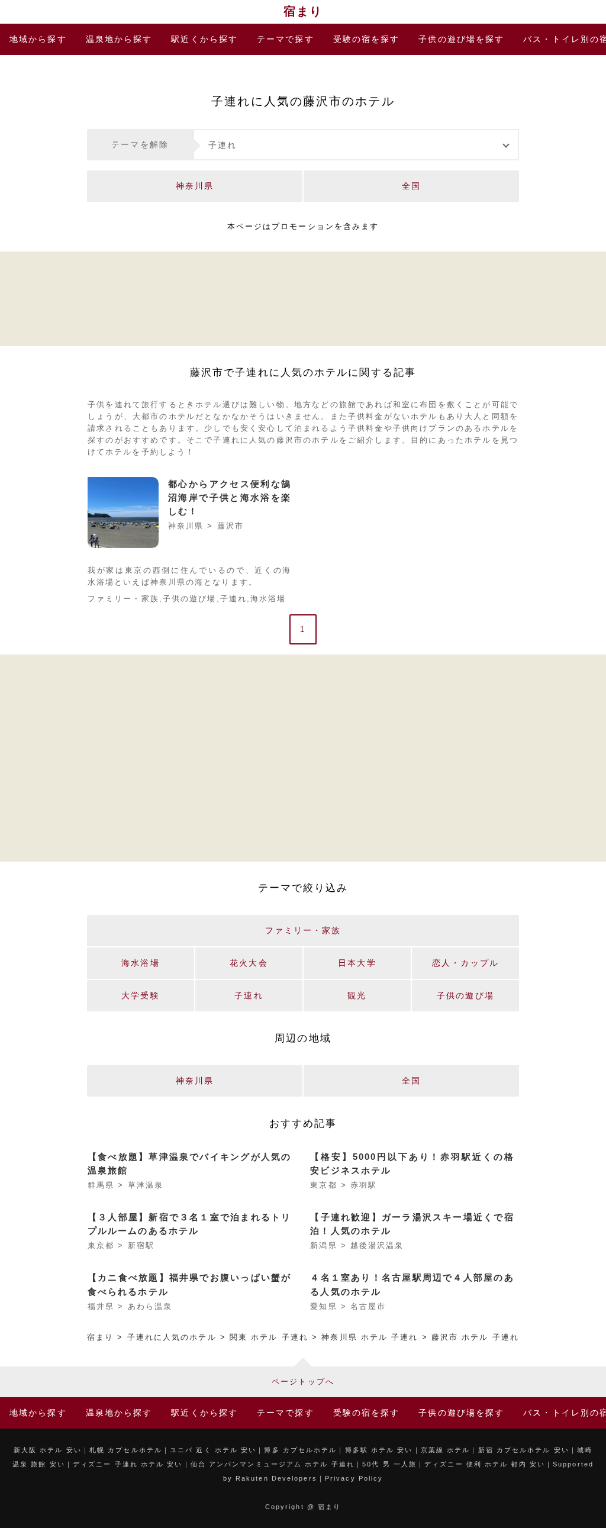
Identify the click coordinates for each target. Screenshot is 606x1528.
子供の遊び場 (461, 39)
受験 (366, 39)
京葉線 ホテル (445, 1449)
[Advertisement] (303, 297)
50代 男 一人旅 (389, 1464)
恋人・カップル (465, 963)
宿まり (303, 11)
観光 (356, 995)
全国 (411, 186)
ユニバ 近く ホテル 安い (213, 1449)
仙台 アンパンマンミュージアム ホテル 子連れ (272, 1464)
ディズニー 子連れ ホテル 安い (128, 1464)
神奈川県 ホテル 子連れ (369, 1337)
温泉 (119, 39)
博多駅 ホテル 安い (379, 1449)
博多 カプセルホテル (300, 1449)
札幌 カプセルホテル (125, 1449)
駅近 (204, 39)
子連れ (222, 145)
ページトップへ (303, 1381)
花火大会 (248, 963)
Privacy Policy (354, 1478)
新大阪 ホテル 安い (48, 1449)
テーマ (285, 39)
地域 (38, 39)
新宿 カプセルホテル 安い (523, 1449)
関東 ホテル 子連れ (269, 1337)
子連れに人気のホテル (172, 1337)
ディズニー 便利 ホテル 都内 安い (484, 1464)
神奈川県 (195, 186)
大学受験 (140, 995)
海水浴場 (268, 599)
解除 (140, 144)
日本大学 (357, 963)
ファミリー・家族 (123, 599)
